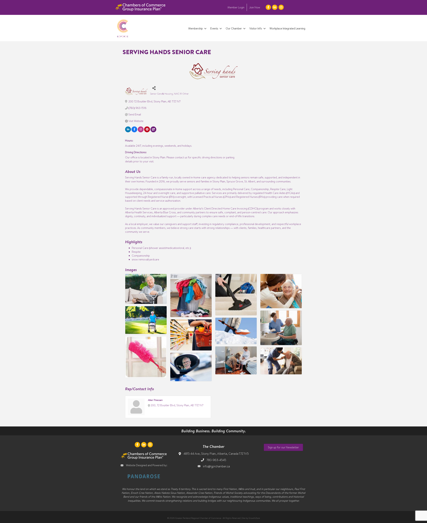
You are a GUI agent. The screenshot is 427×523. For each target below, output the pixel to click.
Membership (195, 28)
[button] (283, 447)
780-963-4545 (216, 460)
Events (214, 28)
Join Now (254, 7)
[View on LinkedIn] (128, 131)
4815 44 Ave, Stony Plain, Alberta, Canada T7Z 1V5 (216, 454)
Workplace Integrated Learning (287, 28)
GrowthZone (254, 517)
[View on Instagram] (141, 131)
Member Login (236, 7)
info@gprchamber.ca (216, 466)
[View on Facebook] (134, 131)
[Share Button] (154, 88)
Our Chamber (234, 28)
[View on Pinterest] (147, 131)
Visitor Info (255, 28)
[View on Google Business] (153, 131)
